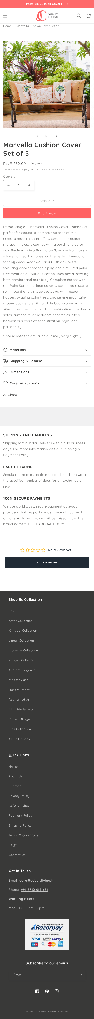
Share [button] (12, 395)
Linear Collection (21, 641)
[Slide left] (37, 136)
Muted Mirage (19, 719)
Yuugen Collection (22, 660)
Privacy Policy (19, 796)
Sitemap (15, 786)
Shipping (24, 169)
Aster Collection (21, 621)
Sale (12, 611)
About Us (16, 776)
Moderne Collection (23, 650)
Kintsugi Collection (23, 631)
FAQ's (13, 845)
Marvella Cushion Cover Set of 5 (38, 26)
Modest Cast (18, 680)
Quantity (9, 176)
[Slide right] (56, 136)
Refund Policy (19, 806)
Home (7, 26)
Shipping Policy (20, 825)
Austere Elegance (22, 670)
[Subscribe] (80, 975)
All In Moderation (22, 709)
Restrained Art (20, 700)
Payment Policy (20, 815)
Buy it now (47, 213)
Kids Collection (20, 729)
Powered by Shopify (58, 1011)
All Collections (19, 739)
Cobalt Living (41, 1011)
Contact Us (17, 855)
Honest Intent (19, 690)
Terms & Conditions (23, 835)
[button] (5, 15)
